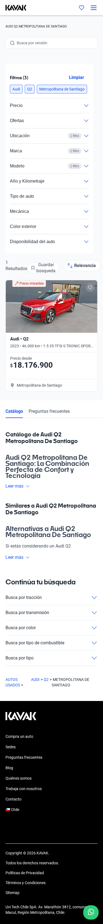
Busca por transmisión (27, 612)
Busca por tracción (23, 597)
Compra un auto (19, 736)
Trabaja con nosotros (23, 789)
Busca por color (20, 627)
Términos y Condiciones (25, 883)
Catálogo (14, 411)
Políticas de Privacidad (24, 873)
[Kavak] (13, 7)
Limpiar (76, 77)
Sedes (10, 747)
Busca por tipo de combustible (34, 642)
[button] (16, 89)
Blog (9, 768)
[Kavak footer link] (20, 719)
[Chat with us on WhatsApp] (91, 912)
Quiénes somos (18, 778)
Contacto (13, 799)
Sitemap (12, 892)
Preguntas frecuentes (49, 411)
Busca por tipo (19, 658)
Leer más (14, 486)
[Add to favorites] (90, 287)
